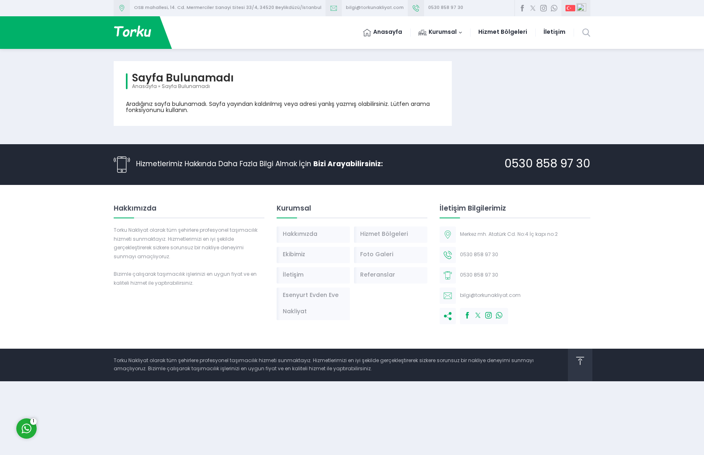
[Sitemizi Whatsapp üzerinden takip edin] (554, 8)
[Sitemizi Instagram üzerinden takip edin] (543, 8)
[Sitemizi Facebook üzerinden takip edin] (522, 8)
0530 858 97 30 (445, 8)
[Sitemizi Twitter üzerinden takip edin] (533, 8)
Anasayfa (144, 86)
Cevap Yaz (77, 395)
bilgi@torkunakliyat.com (375, 8)
